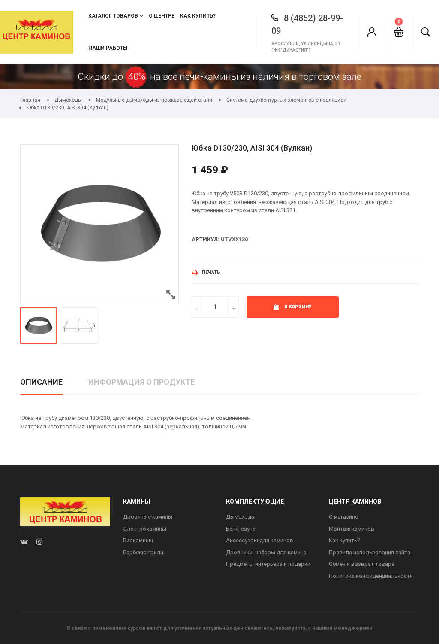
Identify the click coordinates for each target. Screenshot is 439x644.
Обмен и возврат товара (361, 564)
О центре (161, 16)
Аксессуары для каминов (259, 540)
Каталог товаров (113, 16)
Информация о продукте (141, 381)
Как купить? (198, 16)
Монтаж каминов (351, 529)
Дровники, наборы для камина (266, 552)
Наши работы (107, 48)
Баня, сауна (241, 529)
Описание (41, 381)
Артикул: (206, 239)
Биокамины (138, 540)
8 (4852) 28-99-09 (307, 24)
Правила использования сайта (369, 552)
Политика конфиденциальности (371, 576)
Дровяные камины (147, 516)
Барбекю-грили (143, 552)
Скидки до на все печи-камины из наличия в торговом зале (219, 76)
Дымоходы (241, 516)
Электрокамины (144, 529)
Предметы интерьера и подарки (268, 564)
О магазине (343, 516)
